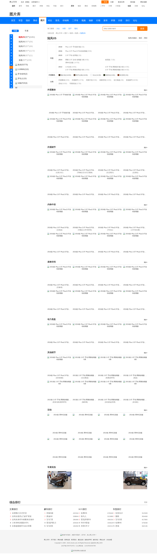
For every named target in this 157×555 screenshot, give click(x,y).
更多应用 (121, 2)
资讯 (57, 20)
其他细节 (132, 80)
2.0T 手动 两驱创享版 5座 (74, 70)
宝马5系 (118, 519)
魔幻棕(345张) (66, 75)
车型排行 (117, 509)
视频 (83, 20)
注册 (112, 2)
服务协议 (95, 540)
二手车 (102, 6)
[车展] (26, 27)
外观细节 (78, 80)
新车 (20, 6)
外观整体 (64, 80)
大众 (58, 28)
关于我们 (53, 540)
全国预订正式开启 (19, 513)
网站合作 (102, 540)
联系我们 (74, 540)
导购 (27, 6)
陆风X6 (26, 42)
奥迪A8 (49, 516)
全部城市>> (35, 2)
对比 (48, 6)
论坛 (143, 6)
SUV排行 (82, 509)
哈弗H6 (84, 513)
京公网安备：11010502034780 (86, 546)
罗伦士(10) (22, 78)
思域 (117, 526)
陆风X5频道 (132, 38)
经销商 (94, 6)
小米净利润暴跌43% (20, 523)
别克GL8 (119, 513)
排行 (61, 6)
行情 (110, 6)
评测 (41, 6)
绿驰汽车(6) (22, 83)
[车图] (15, 27)
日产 (70, 28)
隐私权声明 (88, 540)
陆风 (71, 33)
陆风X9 (26, 55)
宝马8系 (49, 526)
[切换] (27, 2)
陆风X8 (27, 51)
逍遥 (25, 60)
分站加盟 (109, 540)
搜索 (142, 28)
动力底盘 (119, 80)
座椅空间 (105, 80)
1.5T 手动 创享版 (71, 55)
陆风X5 (27, 37)
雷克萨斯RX (86, 519)
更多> (145, 90)
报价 (79, 6)
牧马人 (83, 516)
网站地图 (60, 540)
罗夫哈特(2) (22, 74)
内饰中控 (91, 80)
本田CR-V (85, 526)
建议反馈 (80, 540)
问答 (136, 6)
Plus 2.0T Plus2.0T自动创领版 (76, 51)
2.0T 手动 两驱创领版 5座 (114, 70)
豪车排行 (48, 509)
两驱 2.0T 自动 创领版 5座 (74, 60)
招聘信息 (67, 540)
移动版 (132, 2)
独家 (91, 20)
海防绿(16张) (110, 75)
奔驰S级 (49, 513)
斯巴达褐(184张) (82, 75)
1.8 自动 (68, 67)
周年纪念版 (69, 62)
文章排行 (14, 509)
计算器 (118, 6)
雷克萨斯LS (51, 523)
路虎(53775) (23, 65)
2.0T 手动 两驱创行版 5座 (114, 67)
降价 (86, 6)
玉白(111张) (97, 75)
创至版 (107, 60)
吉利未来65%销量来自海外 (23, 519)
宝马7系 (49, 519)
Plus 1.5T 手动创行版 (73, 47)
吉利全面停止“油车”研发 (21, 516)
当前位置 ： (51, 33)
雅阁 (117, 516)
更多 (145, 502)
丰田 (64, 28)
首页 (13, 20)
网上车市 (13, 2)
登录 (105, 2)
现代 (76, 28)
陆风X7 (26, 46)
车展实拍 (75, 83)
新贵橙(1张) (124, 75)
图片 (34, 6)
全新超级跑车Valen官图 (21, 526)
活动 (63, 83)
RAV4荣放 (85, 523)
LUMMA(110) (23, 69)
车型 (55, 6)
